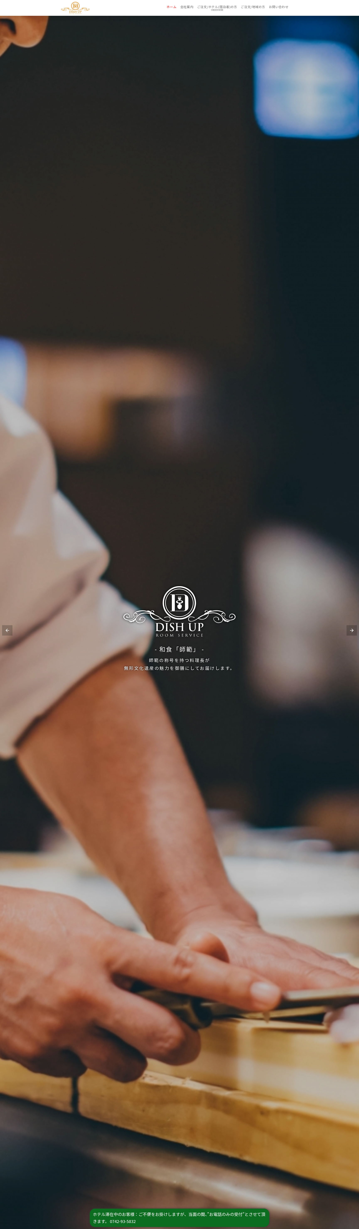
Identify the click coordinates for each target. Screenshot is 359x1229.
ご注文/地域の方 (253, 7)
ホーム (171, 7)
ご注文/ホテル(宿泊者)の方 (217, 7)
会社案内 (186, 7)
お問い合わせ (279, 7)
